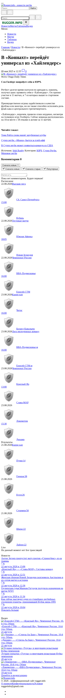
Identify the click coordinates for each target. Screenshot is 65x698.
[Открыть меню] (2, 3)
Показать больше (10, 610)
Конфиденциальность (23, 683)
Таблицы (12, 39)
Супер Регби (49, 150)
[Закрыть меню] (26, 22)
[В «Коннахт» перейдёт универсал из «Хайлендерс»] (29, 74)
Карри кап (17, 294)
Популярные (52, 169)
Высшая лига (19, 184)
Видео (10, 42)
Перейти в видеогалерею (14, 675)
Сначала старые (33, 169)
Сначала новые (12, 169)
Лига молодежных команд (25, 331)
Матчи (10, 36)
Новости (11, 34)
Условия (38, 683)
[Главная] (16, 5)
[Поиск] (4, 12)
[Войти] (10, 12)
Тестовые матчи (20, 220)
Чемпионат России (22, 257)
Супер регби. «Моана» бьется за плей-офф (23, 140)
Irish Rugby (18, 150)
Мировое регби (9, 153)
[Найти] (32, 17)
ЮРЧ (39, 150)
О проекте (6, 683)
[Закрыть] (38, 17)
